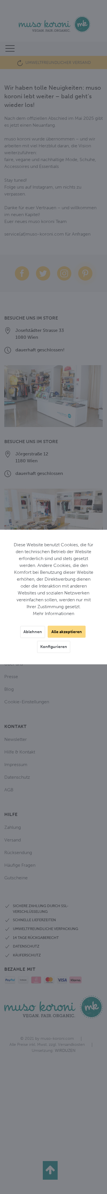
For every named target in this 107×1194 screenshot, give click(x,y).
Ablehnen (32, 631)
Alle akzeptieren (66, 631)
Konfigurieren (53, 646)
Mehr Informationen (53, 613)
